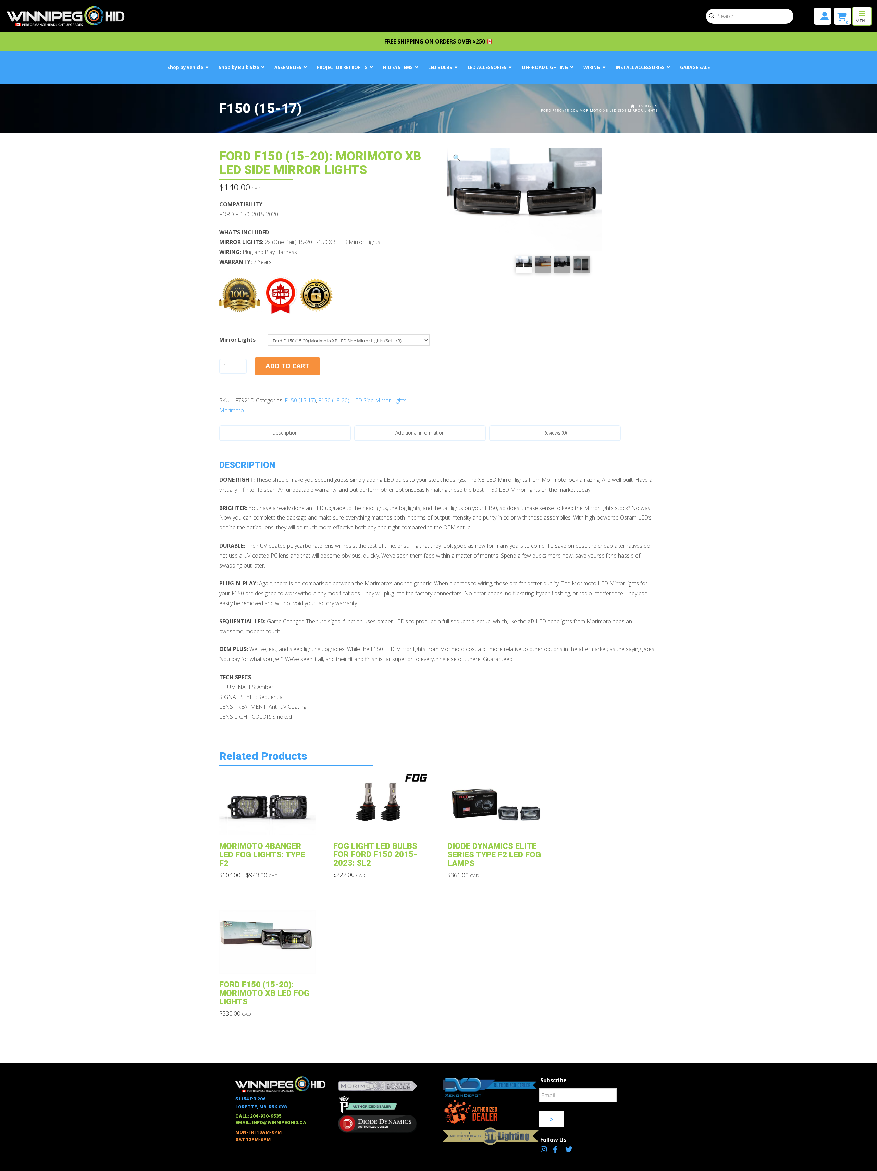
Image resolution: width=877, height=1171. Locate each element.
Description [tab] (285, 432)
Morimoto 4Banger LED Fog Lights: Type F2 (262, 854)
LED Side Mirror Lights (379, 400)
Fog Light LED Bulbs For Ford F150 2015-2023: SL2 (375, 854)
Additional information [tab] (420, 432)
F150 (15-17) (300, 400)
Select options (269, 825)
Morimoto (231, 410)
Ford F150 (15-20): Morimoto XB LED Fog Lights (264, 993)
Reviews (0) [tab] (555, 432)
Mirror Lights (237, 339)
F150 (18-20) (333, 400)
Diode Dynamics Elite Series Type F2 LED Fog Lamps (494, 854)
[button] (862, 16)
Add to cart (287, 366)
